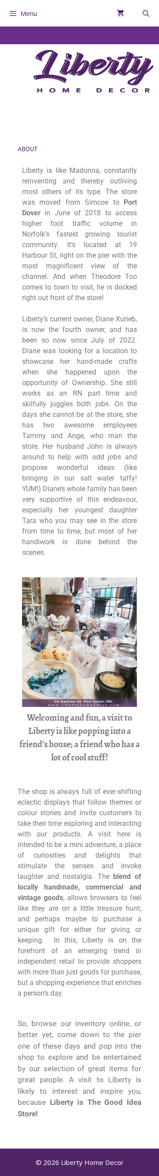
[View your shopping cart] (120, 13)
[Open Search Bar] (146, 13)
